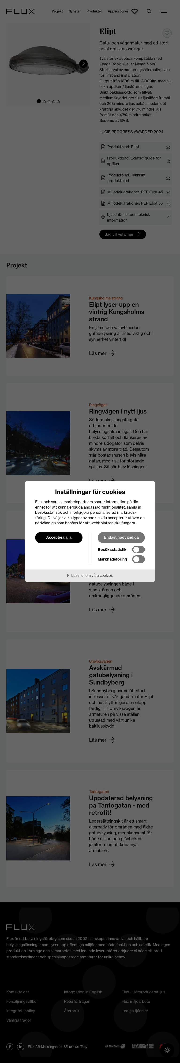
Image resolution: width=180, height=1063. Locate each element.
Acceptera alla (58, 537)
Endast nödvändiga (121, 537)
